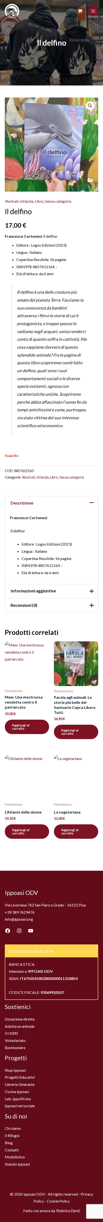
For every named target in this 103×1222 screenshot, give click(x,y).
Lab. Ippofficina (18, 1098)
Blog (9, 1142)
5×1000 (11, 1033)
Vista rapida (27, 681)
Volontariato (15, 1040)
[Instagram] (19, 931)
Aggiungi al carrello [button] (20, 726)
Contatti (12, 1150)
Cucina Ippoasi (17, 1091)
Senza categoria (58, 201)
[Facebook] (8, 931)
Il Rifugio (12, 1135)
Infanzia (26, 201)
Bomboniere (15, 1047)
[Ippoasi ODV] (12, 11)
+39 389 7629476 (19, 912)
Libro (39, 201)
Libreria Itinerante (19, 1084)
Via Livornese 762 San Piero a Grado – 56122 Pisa (45, 905)
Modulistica (15, 1157)
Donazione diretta (19, 1019)
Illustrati (12, 201)
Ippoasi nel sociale (20, 1105)
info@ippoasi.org (19, 919)
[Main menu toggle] (93, 11)
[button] (90, 105)
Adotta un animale (19, 1026)
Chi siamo (13, 1128)
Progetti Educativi (20, 1077)
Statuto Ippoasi (17, 1164)
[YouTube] (31, 931)
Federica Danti (68, 1210)
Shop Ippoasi (15, 1070)
